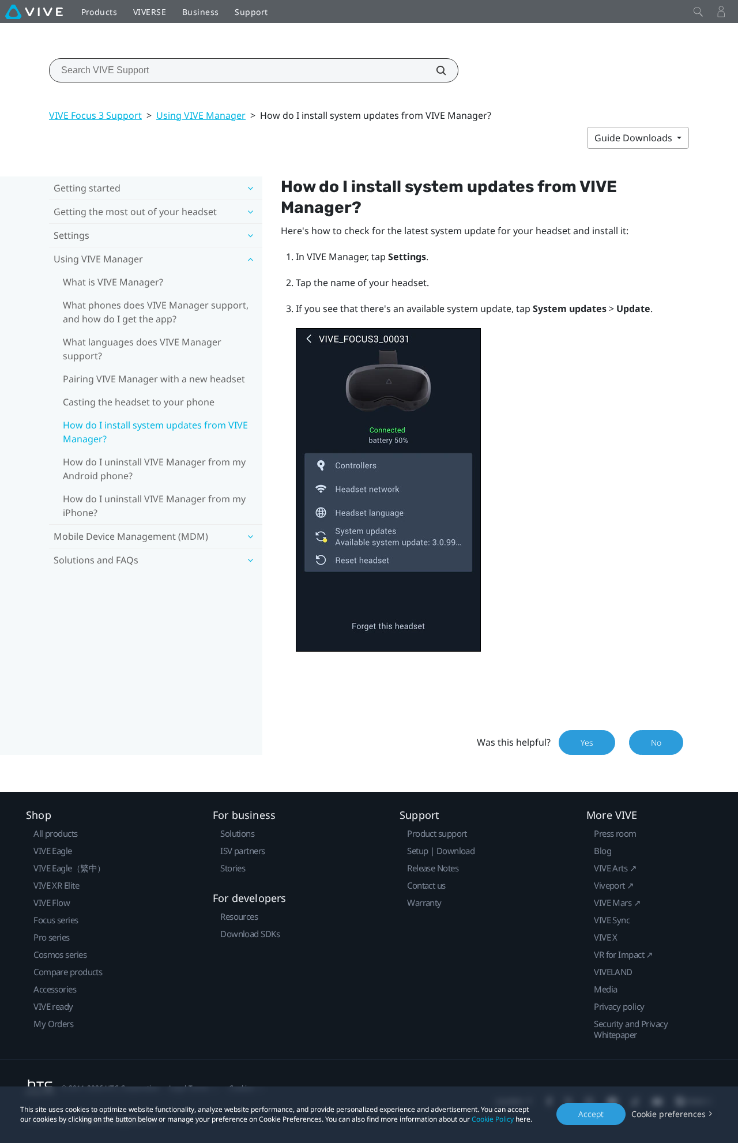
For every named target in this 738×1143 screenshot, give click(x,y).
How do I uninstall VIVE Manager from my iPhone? (154, 505)
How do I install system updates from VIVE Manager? (155, 432)
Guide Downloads (634, 137)
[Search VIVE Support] (434, 70)
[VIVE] (34, 11)
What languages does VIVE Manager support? (142, 349)
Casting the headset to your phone (138, 402)
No (656, 742)
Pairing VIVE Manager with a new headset (154, 379)
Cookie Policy (493, 1119)
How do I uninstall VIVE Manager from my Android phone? (154, 469)
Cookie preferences (668, 1113)
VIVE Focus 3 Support (95, 115)
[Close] (698, 11)
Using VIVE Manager (201, 115)
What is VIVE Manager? (113, 282)
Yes (587, 742)
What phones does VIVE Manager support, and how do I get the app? (155, 312)
